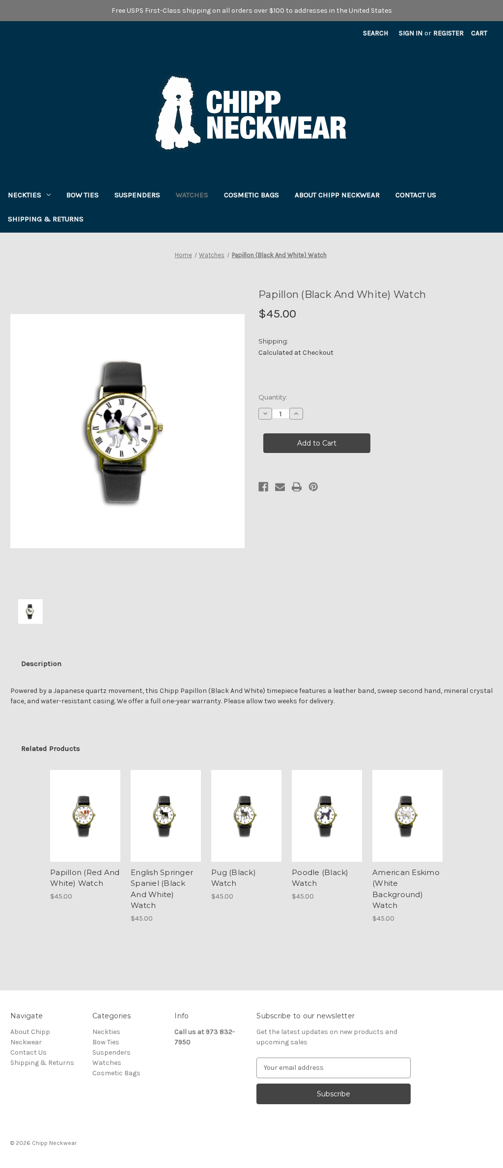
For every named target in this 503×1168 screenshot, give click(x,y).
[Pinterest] (313, 487)
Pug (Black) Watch (233, 878)
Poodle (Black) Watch (320, 878)
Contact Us (415, 194)
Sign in (410, 33)
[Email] (280, 487)
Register (448, 33)
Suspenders (137, 194)
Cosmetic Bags (251, 194)
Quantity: (272, 397)
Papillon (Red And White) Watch (84, 878)
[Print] (297, 487)
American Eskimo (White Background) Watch (406, 889)
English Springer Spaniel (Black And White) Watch (162, 889)
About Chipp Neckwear (337, 194)
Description (41, 663)
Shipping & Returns (46, 218)
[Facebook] (263, 487)
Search (375, 33)
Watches (192, 194)
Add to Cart (85, 816)
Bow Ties (82, 194)
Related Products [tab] (50, 748)
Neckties (24, 194)
